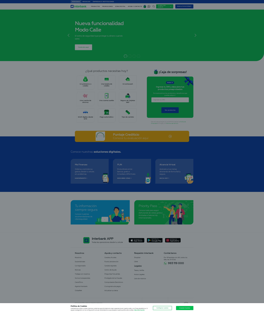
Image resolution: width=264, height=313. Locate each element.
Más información (139, 310)
